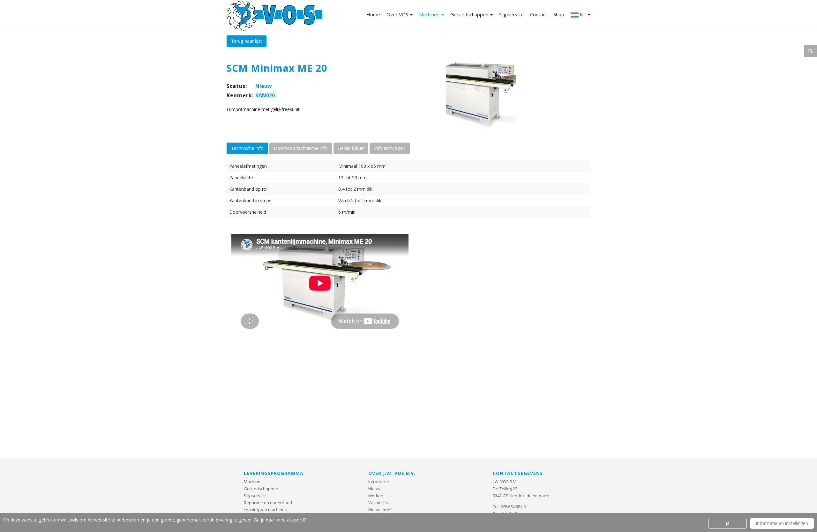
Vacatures (378, 503)
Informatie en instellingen (782, 523)
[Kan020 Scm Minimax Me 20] (481, 94)
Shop (558, 14)
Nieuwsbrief (380, 510)
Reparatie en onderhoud (268, 503)
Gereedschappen (470, 14)
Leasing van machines (265, 510)
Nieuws (375, 488)
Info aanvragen (389, 148)
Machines (430, 14)
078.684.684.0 (513, 506)
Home (373, 14)
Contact (538, 14)
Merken (375, 496)
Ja (728, 523)
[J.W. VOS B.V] (274, 17)
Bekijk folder (351, 148)
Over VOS (397, 14)
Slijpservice (511, 14)
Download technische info (301, 148)
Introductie (378, 481)
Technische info (247, 148)
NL (583, 14)
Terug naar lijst (246, 41)
